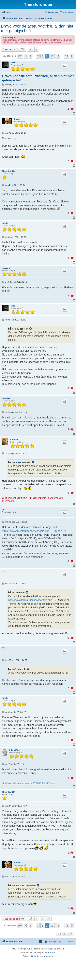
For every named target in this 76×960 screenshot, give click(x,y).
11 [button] (57, 56)
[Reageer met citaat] (64, 66)
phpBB (27, 949)
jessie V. (6, 268)
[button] (20, 56)
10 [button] (51, 56)
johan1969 (14, 750)
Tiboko (17, 119)
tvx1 (14, 669)
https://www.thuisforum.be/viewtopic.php (30, 600)
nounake (6, 398)
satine (14, 63)
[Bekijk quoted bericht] (31, 329)
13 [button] (66, 56)
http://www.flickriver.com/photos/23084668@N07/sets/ (28, 783)
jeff (3, 509)
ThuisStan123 (9, 171)
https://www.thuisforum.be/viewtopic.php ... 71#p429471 (34, 530)
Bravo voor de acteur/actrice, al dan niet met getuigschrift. (37, 28)
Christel (14, 439)
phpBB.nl (50, 952)
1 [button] (30, 56)
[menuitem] (6, 12)
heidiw (5, 223)
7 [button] (38, 56)
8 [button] (42, 56)
